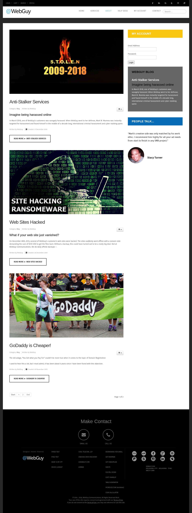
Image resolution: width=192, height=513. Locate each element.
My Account (140, 11)
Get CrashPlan (111, 462)
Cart (15, 3)
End (28, 394)
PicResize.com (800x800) (115, 487)
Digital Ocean (111, 472)
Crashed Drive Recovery (87, 457)
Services (95, 11)
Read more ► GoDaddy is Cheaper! (29, 378)
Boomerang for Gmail (114, 452)
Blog (18, 109)
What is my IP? (56, 462)
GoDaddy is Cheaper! (30, 345)
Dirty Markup (111, 477)
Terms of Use (118, 500)
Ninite (108, 467)
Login (8, 3)
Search (23, 3)
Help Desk (123, 11)
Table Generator (112, 482)
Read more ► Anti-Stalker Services (30, 138)
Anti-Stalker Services (29, 101)
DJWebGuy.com (84, 462)
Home (81, 11)
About (108, 11)
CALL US (108, 443)
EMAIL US (84, 443)
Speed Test (55, 452)
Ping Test (55, 457)
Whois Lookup (56, 467)
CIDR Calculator (112, 492)
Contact (156, 11)
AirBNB (81, 467)
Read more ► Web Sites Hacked (28, 261)
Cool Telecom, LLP (85, 452)
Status (31, 3)
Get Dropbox (110, 457)
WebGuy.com (19, 11)
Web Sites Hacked (27, 222)
